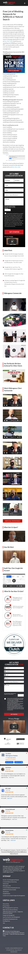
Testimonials (6, 883)
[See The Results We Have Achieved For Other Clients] (14, 382)
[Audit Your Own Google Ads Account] (14, 587)
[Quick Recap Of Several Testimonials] (12, 406)
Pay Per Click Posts (21, 850)
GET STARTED (14, 232)
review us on (18, 762)
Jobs (4, 923)
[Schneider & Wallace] (12, 421)
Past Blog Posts (6, 921)
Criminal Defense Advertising (10, 881)
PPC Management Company (8, 850)
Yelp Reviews (6, 891)
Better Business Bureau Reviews (10, 909)
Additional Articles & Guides (9, 889)
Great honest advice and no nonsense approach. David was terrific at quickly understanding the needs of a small (14, 796)
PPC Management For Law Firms (10, 907)
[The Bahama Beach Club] (12, 438)
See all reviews (9, 762)
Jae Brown (8, 767)
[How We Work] (14, 562)
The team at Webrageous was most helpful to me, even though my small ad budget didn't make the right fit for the (13, 775)
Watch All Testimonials (12, 521)
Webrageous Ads (7, 885)
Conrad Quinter (9, 830)
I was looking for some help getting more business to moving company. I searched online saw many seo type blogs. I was (14, 838)
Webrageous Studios (12, 755)
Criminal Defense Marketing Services (11, 887)
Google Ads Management (8, 915)
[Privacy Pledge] (12, 244)
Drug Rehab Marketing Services (10, 919)
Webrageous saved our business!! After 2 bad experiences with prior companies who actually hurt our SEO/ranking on (13, 817)
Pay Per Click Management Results (11, 879)
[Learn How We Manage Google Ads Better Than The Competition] (14, 541)
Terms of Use (6, 903)
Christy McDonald (10, 809)
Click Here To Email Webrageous (12, 931)
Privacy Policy (6, 905)
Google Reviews (6, 893)
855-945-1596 (8, 41)
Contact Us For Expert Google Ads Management (14, 895)
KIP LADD (8, 788)
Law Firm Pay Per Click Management (11, 917)
